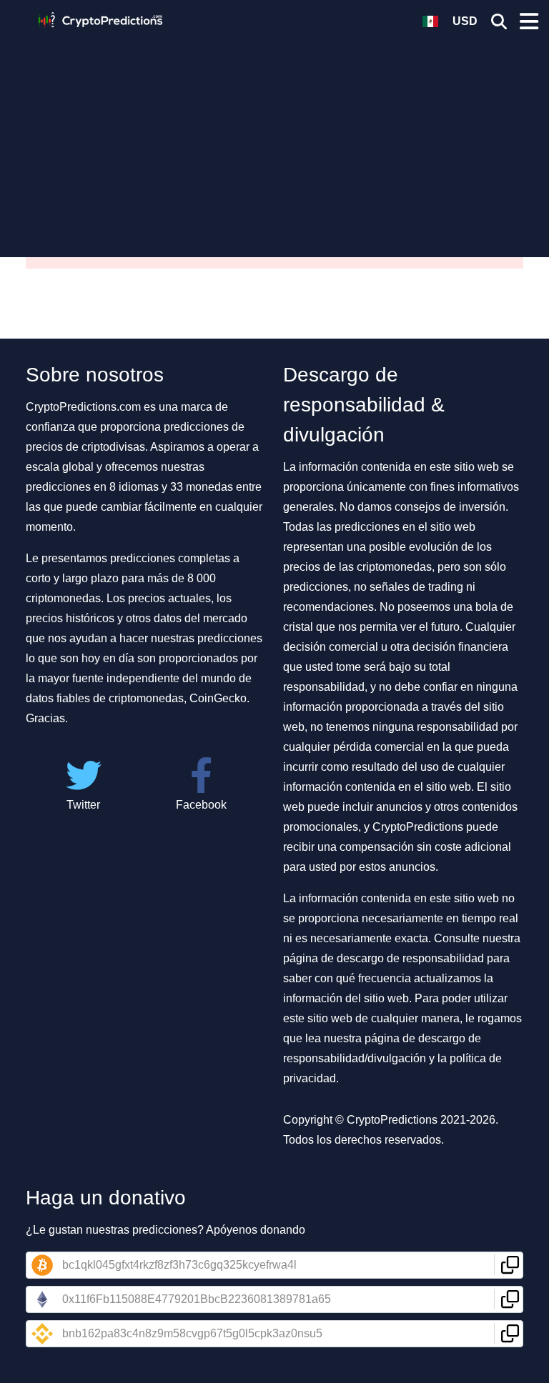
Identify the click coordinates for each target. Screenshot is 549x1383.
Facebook (201, 805)
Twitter (83, 805)
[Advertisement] (274, 139)
